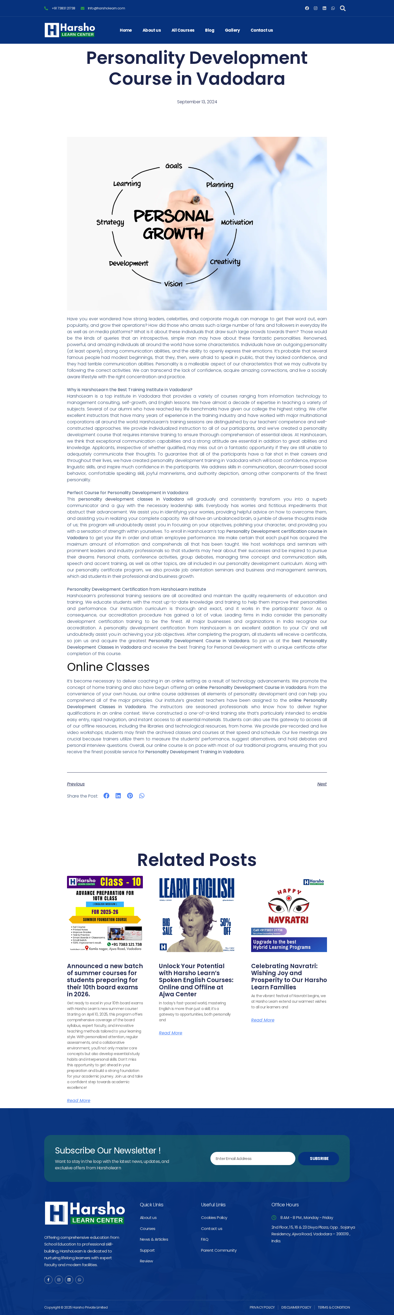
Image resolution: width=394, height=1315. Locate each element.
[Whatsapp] (333, 8)
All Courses (183, 30)
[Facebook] (307, 8)
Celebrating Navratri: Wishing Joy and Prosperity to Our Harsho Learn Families (289, 976)
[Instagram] (316, 8)
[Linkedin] (324, 8)
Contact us (262, 30)
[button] (343, 8)
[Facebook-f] (48, 1280)
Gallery (232, 30)
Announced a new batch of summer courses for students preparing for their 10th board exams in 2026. (105, 980)
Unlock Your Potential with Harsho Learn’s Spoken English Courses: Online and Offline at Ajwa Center (196, 980)
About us (152, 30)
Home (126, 30)
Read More (78, 1101)
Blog (209, 30)
